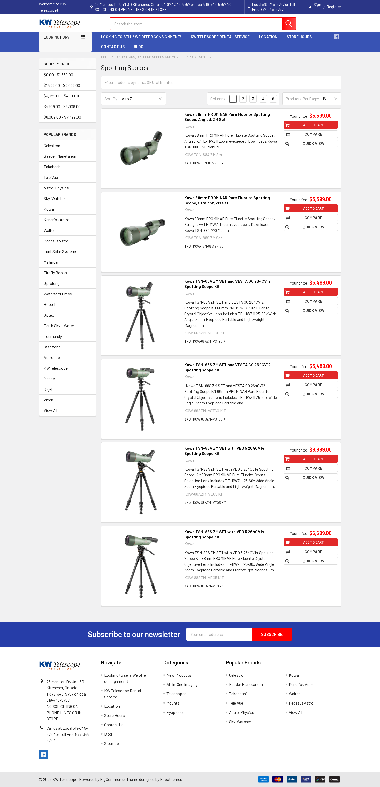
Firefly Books (55, 272)
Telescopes (176, 693)
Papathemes (171, 779)
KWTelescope (56, 367)
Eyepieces (175, 712)
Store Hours (299, 36)
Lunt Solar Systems (60, 251)
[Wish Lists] (312, 24)
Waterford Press (58, 293)
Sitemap (111, 743)
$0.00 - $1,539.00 (58, 74)
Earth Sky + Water (59, 325)
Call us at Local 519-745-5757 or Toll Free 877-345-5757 (69, 734)
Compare (313, 134)
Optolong (51, 283)
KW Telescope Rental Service (220, 36)
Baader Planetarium (61, 156)
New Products (178, 675)
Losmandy (53, 336)
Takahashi (53, 166)
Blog (138, 46)
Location (268, 36)
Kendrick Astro (57, 219)
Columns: (218, 98)
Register (333, 6)
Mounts (172, 702)
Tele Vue (51, 177)
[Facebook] (336, 36)
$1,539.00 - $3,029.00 (62, 85)
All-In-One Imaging (182, 684)
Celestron (52, 145)
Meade (49, 378)
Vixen (48, 399)
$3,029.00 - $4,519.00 (62, 95)
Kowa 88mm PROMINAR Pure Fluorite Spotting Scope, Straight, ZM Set (227, 200)
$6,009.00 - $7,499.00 (62, 116)
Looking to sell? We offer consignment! (141, 36)
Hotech (50, 304)
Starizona (52, 346)
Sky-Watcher (55, 198)
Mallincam (52, 261)
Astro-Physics (56, 187)
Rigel (48, 389)
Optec (49, 314)
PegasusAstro (56, 240)
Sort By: (111, 98)
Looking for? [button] (56, 37)
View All (50, 410)
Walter (49, 230)
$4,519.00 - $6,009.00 (62, 106)
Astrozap (52, 357)
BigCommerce (112, 779)
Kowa (49, 209)
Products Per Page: (303, 98)
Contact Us (113, 46)
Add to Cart (313, 125)
